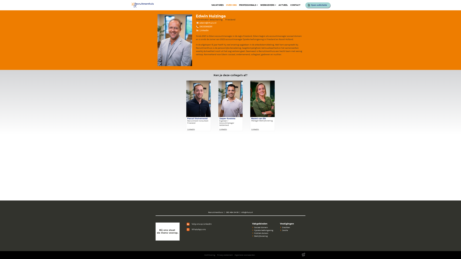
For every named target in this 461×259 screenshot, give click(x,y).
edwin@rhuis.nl (208, 23)
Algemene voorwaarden (245, 255)
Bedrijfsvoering (261, 236)
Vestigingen (287, 224)
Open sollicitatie (319, 5)
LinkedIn (204, 30)
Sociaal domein (261, 227)
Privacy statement (225, 255)
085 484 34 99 (232, 212)
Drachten (286, 227)
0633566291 (206, 26)
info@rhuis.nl (247, 212)
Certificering (209, 255)
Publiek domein (261, 233)
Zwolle (285, 230)
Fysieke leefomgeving (263, 230)
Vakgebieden (259, 224)
